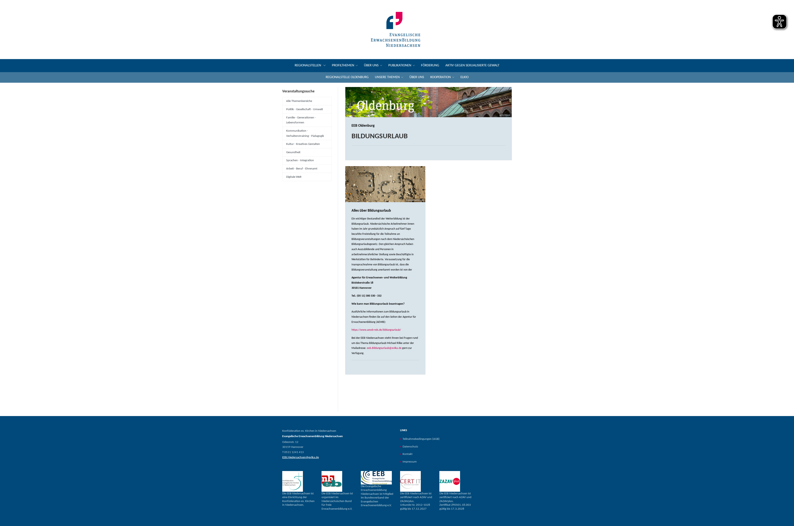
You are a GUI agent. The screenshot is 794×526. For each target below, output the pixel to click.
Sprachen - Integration (300, 160)
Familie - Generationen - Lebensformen (301, 120)
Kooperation (440, 77)
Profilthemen (343, 65)
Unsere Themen (387, 77)
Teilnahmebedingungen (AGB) (421, 439)
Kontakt (408, 454)
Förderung (430, 65)
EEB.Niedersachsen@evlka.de (300, 457)
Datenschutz (410, 446)
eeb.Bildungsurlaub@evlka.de (384, 348)
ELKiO (464, 77)
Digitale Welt (293, 177)
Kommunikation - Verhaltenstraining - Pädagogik (305, 133)
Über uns (371, 65)
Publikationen (399, 65)
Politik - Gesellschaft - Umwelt (304, 109)
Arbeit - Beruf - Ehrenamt (301, 168)
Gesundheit (293, 152)
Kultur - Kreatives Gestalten (303, 144)
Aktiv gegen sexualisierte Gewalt (472, 65)
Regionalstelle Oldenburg (347, 77)
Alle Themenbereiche (299, 101)
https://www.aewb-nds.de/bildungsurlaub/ (376, 330)
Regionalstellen (308, 65)
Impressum (410, 461)
